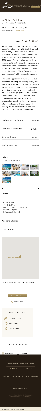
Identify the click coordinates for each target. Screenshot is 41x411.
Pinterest (29, 41)
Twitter (25, 41)
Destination (26, 6)
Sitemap (6, 376)
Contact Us (5, 409)
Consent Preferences (20, 388)
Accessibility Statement (30, 376)
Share (16, 41)
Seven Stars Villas (9, 7)
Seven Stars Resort (17, 409)
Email (33, 41)
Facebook (22, 41)
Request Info (35, 6)
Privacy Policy (15, 376)
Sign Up (29, 368)
